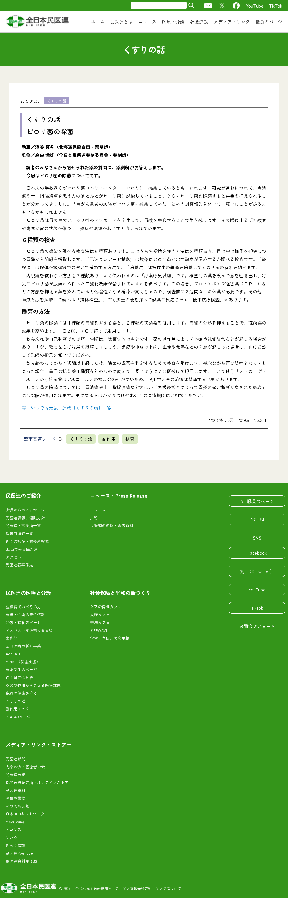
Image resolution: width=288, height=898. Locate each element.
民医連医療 (15, 774)
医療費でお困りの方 (23, 606)
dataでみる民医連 (22, 549)
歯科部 (11, 638)
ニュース (98, 510)
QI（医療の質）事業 (23, 646)
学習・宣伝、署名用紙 (109, 638)
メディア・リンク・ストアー (38, 744)
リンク (11, 837)
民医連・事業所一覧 (23, 525)
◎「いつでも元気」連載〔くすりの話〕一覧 (67, 407)
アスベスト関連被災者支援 (29, 630)
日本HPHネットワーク (25, 814)
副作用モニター (19, 709)
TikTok (275, 5)
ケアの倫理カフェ (106, 606)
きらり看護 (15, 845)
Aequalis (13, 654)
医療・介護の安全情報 (25, 614)
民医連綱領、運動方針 (25, 517)
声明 (94, 517)
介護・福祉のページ (23, 622)
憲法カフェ (100, 622)
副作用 (109, 438)
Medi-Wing (15, 821)
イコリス (13, 829)
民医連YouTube (19, 853)
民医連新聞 (15, 759)
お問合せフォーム (257, 626)
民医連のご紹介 (23, 495)
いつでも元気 (17, 806)
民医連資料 (15, 790)
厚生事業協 (15, 798)
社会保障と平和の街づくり (120, 592)
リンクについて (168, 888)
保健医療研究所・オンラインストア (37, 782)
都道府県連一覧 (19, 533)
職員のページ (260, 501)
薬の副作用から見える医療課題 (33, 685)
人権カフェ (100, 614)
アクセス (13, 557)
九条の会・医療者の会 (25, 766)
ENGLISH (257, 519)
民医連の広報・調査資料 (111, 525)
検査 (129, 438)
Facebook (257, 552)
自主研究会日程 (19, 677)
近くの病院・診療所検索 (27, 541)
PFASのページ (18, 716)
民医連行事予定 (19, 565)
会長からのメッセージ (25, 510)
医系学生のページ (21, 669)
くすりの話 (56, 101)
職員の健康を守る (21, 693)
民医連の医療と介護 (28, 592)
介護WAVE (99, 630)
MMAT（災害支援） (23, 661)
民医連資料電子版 (21, 861)
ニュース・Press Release (118, 495)
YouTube (254, 5)
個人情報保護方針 (137, 888)
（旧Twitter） (260, 571)
